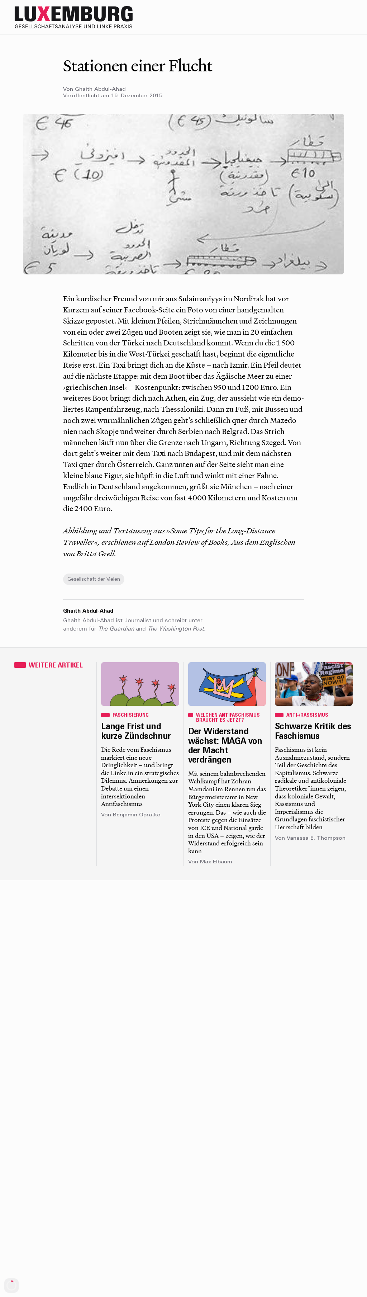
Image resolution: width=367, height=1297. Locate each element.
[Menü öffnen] (346, 17)
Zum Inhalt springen (344, 5)
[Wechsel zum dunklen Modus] (331, 17)
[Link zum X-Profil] (303, 17)
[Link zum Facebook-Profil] (317, 17)
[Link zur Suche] (288, 17)
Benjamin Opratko (137, 815)
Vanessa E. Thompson (316, 838)
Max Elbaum (216, 862)
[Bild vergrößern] (183, 194)
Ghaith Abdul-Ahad (100, 89)
